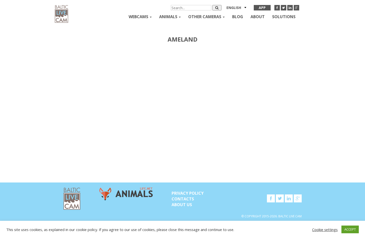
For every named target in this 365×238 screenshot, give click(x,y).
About (258, 16)
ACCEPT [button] (350, 229)
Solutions (283, 16)
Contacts (183, 199)
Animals (168, 16)
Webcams (139, 16)
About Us (182, 204)
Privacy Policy (188, 193)
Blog (237, 16)
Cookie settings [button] (325, 229)
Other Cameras (205, 16)
